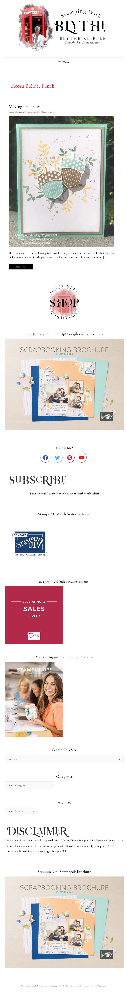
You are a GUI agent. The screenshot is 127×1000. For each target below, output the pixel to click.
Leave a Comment (17, 111)
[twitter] (58, 458)
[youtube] (82, 458)
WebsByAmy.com (98, 985)
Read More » (21, 266)
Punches (36, 111)
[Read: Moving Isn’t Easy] (63, 181)
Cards (29, 111)
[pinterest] (70, 458)
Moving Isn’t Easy (24, 106)
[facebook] (46, 458)
